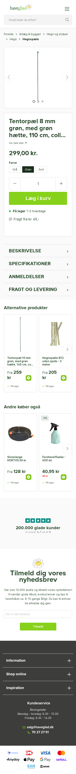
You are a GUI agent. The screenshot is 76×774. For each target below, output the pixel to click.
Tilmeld (38, 626)
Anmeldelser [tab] (26, 276)
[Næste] (67, 76)
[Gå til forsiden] (21, 7)
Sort (41, 169)
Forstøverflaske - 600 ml (54, 458)
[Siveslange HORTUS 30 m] (20, 433)
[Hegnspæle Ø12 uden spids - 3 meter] (55, 334)
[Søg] (67, 20)
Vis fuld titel (16, 143)
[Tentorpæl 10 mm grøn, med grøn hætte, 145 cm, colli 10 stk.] (20, 334)
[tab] (38, 250)
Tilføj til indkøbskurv (63, 477)
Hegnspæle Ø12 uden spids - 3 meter (53, 361)
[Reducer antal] (15, 183)
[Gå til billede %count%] (34, 101)
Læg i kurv (38, 198)
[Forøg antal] (61, 183)
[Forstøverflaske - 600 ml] (55, 433)
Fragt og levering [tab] (33, 289)
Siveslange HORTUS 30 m (16, 458)
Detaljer (28, 378)
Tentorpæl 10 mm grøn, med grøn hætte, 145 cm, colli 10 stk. (20, 361)
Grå (14, 169)
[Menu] (68, 9)
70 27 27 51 (40, 732)
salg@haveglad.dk (40, 727)
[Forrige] (9, 76)
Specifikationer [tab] (30, 263)
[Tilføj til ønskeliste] (30, 374)
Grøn (28, 169)
